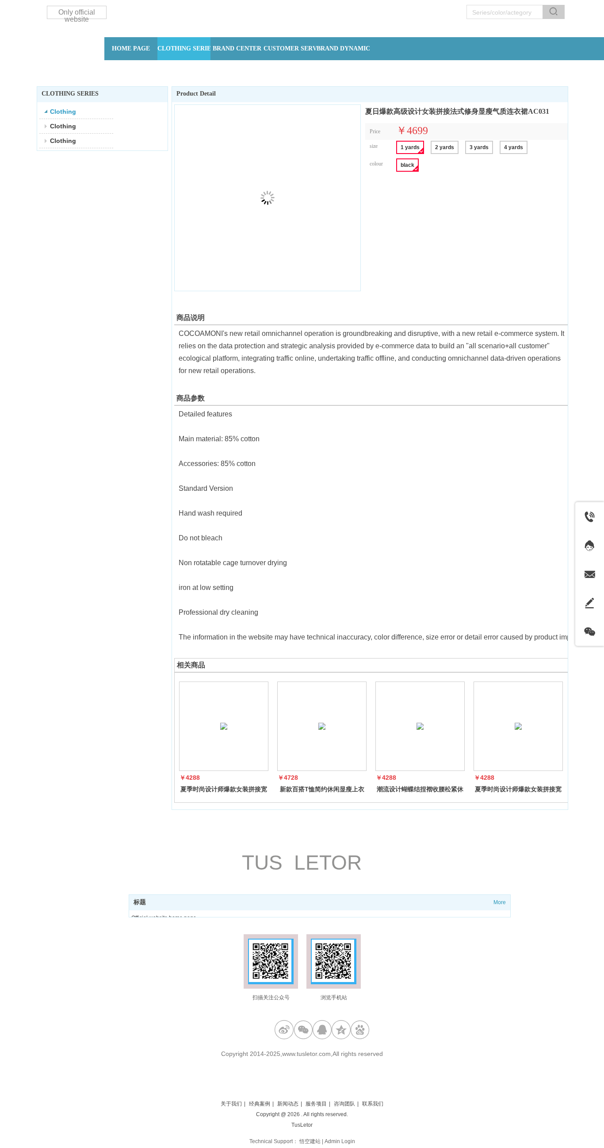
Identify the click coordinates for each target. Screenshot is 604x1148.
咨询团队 (344, 1104)
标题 (140, 902)
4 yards (513, 147)
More (499, 902)
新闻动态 (287, 1104)
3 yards (479, 147)
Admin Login (340, 1141)
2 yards (444, 147)
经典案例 (259, 1104)
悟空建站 (310, 1141)
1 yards (410, 147)
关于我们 (231, 1104)
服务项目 (316, 1104)
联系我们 (372, 1104)
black (407, 165)
